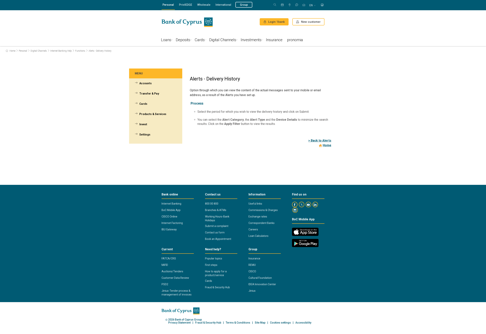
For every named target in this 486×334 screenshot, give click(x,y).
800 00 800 (211, 203)
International (223, 4)
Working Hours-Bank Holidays (217, 218)
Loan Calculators (258, 235)
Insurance (274, 40)
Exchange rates (258, 216)
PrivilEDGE (185, 4)
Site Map (260, 322)
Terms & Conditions (238, 322)
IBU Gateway (169, 229)
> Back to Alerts (319, 140)
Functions (80, 51)
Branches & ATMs (215, 210)
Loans (166, 40)
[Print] (322, 5)
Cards (200, 40)
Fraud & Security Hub (217, 287)
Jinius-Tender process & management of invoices (177, 292)
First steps (211, 264)
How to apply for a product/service (216, 273)
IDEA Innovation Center (262, 284)
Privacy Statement (179, 322)
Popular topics (213, 258)
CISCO (252, 271)
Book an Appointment (218, 238)
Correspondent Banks (262, 223)
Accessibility (303, 322)
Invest (143, 124)
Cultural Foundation (260, 277)
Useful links (255, 203)
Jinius (252, 290)
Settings (144, 134)
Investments (251, 40)
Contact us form (215, 232)
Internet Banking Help (61, 51)
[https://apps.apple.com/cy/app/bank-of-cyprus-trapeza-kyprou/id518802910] (305, 232)
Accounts (145, 83)
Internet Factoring (172, 223)
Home (12, 51)
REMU (252, 264)
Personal (168, 4)
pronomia (295, 40)
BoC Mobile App (171, 210)
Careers (253, 229)
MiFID (165, 264)
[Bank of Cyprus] (187, 22)
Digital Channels (222, 40)
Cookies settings (280, 322)
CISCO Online (169, 216)
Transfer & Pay (149, 93)
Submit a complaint (216, 226)
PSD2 (165, 284)
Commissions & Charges (263, 210)
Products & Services (152, 114)
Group (244, 4)
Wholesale (203, 4)
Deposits (183, 40)
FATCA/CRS (169, 258)
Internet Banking (171, 203)
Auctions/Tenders (172, 271)
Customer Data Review (175, 277)
